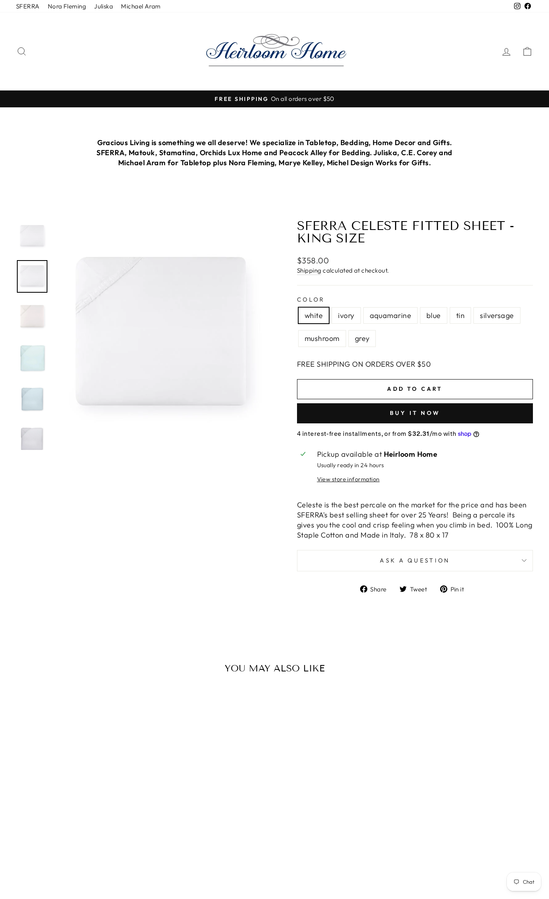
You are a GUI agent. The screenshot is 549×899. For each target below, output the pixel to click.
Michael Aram (140, 6)
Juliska (103, 6)
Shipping (309, 270)
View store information (348, 479)
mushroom (322, 338)
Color (311, 299)
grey (362, 338)
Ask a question (415, 560)
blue (433, 315)
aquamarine (391, 315)
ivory (346, 315)
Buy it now (415, 413)
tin (460, 315)
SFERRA (28, 6)
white (314, 315)
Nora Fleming (67, 6)
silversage (497, 315)
